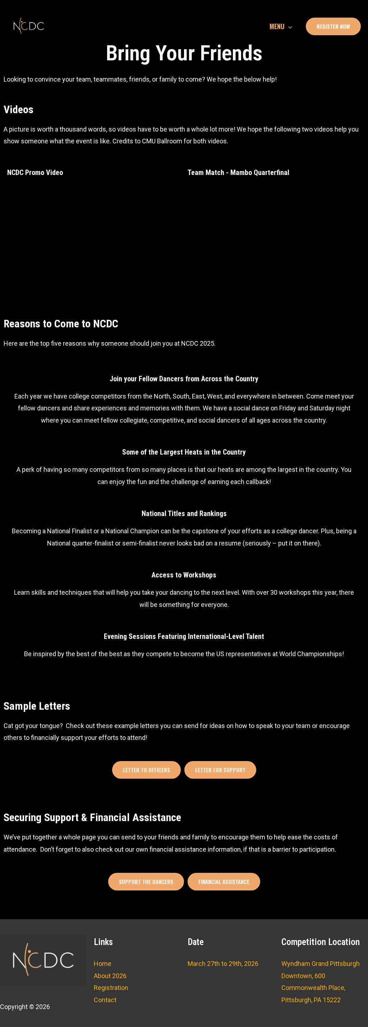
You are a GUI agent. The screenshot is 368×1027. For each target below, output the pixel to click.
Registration (111, 987)
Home (102, 963)
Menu (277, 26)
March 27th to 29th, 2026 (223, 963)
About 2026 (110, 976)
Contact (105, 1000)
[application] (288, 26)
